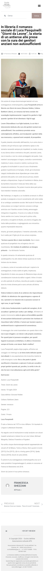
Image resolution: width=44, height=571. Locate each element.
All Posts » (17, 490)
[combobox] (15, 15)
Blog (41, 53)
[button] (39, 5)
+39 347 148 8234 (28, 531)
